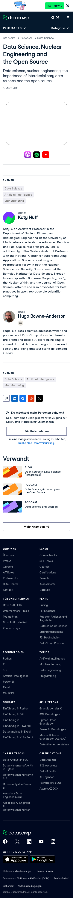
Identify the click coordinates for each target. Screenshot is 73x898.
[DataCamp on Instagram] (53, 842)
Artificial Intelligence (15, 675)
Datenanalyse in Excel (17, 731)
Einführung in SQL (14, 714)
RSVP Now (53, 5)
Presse (7, 560)
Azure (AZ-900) (49, 788)
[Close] (68, 6)
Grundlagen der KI (50, 708)
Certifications (47, 572)
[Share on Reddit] (31, 398)
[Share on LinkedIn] (14, 398)
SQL (5, 670)
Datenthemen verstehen (54, 744)
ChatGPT (8, 693)
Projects (44, 578)
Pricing (43, 605)
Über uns (8, 555)
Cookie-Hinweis (44, 871)
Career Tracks (48, 555)
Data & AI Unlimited (15, 622)
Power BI (8, 681)
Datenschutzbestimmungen (17, 871)
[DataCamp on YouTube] (41, 842)
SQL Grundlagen (49, 714)
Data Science (45, 38)
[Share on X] (39, 398)
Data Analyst (47, 759)
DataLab (44, 589)
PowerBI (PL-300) (50, 782)
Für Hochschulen (49, 637)
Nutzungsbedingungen (30, 886)
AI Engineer (46, 777)
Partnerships (11, 578)
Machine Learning (50, 664)
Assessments (47, 584)
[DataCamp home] (29, 833)
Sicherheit (8, 886)
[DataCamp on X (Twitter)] (17, 842)
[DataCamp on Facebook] (5, 842)
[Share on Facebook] (22, 398)
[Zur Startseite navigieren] (16, 17)
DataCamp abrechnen (53, 626)
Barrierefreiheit (61, 878)
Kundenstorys (11, 628)
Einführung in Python (15, 708)
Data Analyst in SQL (15, 759)
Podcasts (26, 38)
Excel (6, 687)
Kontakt (8, 589)
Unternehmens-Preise (16, 610)
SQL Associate (48, 765)
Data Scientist (48, 771)
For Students (47, 610)
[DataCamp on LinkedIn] (29, 842)
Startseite (9, 38)
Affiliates (8, 572)
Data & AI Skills (12, 605)
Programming (47, 675)
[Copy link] (6, 398)
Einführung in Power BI (17, 725)
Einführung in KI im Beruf (18, 737)
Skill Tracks (46, 560)
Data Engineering (50, 670)
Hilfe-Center (10, 584)
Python (7, 658)
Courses (44, 566)
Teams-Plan (10, 616)
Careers (8, 566)
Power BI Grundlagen (52, 729)
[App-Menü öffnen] (68, 17)
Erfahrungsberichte (51, 631)
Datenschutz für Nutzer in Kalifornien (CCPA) (26, 878)
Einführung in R (12, 720)
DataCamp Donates (51, 643)
